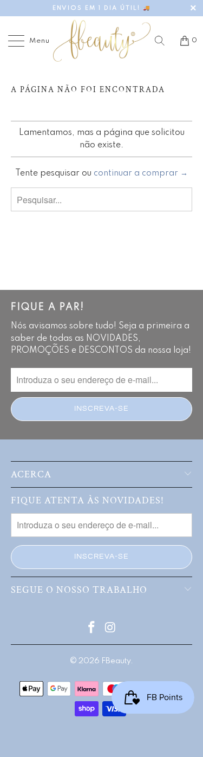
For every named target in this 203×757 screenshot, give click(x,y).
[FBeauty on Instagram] (110, 629)
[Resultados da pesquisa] (163, 41)
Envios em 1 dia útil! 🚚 (101, 8)
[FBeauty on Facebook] (91, 629)
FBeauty (115, 661)
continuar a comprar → (141, 173)
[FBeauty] (102, 40)
